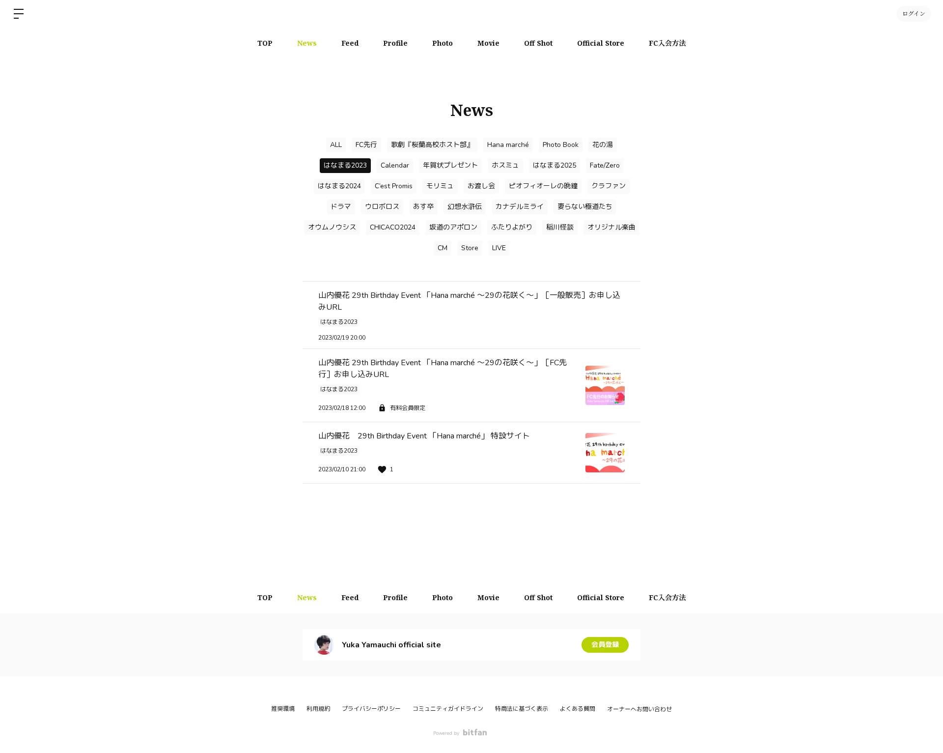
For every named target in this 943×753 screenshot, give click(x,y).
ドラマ (341, 206)
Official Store (600, 43)
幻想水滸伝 (464, 206)
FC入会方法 (667, 43)
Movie (488, 43)
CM (442, 248)
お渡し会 (481, 186)
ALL (336, 144)
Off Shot (538, 43)
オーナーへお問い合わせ (639, 709)
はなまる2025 (554, 165)
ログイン (913, 13)
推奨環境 (283, 709)
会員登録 (605, 644)
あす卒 (423, 206)
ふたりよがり (511, 227)
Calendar (395, 165)
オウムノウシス (332, 227)
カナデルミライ (520, 206)
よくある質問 (577, 709)
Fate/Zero (605, 165)
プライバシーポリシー (371, 709)
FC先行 (366, 144)
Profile (395, 43)
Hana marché (508, 144)
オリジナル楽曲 (611, 227)
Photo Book (561, 144)
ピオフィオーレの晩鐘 (543, 186)
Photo (442, 43)
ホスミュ (505, 165)
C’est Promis (394, 186)
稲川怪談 (560, 227)
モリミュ (440, 186)
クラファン (608, 186)
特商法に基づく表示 (521, 709)
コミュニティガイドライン (448, 709)
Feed (350, 43)
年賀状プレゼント (450, 165)
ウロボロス (382, 206)
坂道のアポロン (453, 227)
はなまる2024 (339, 186)
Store (469, 248)
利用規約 (318, 709)
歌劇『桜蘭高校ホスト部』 (432, 144)
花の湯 (602, 144)
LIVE (499, 248)
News (307, 43)
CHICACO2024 (393, 227)
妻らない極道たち (584, 206)
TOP (265, 43)
